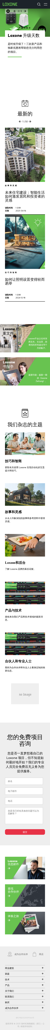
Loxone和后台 (15, 562)
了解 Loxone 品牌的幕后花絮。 (20, 569)
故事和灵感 (13, 512)
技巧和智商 (13, 461)
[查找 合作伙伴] (25, 906)
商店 (41, 954)
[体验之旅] (25, 933)
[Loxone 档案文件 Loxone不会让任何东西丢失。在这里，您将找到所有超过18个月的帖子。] (25, 351)
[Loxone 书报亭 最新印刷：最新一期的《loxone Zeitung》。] (25, 384)
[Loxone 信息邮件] (25, 878)
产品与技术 (13, 610)
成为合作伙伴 (21, 954)
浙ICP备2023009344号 (25, 1018)
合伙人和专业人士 (18, 661)
